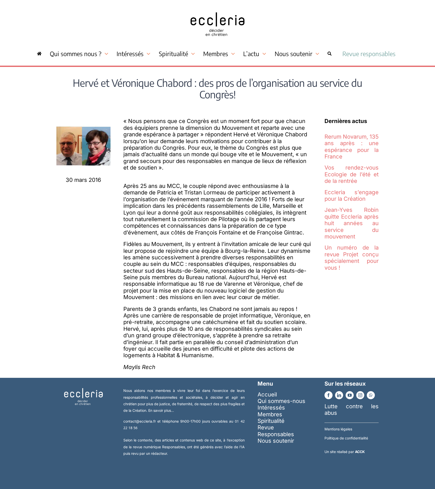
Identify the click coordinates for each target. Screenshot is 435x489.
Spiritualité (271, 421)
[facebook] (328, 395)
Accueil (267, 394)
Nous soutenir (276, 440)
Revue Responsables (276, 430)
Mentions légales (338, 429)
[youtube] (350, 395)
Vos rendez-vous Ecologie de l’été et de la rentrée (351, 174)
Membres (270, 414)
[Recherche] (330, 54)
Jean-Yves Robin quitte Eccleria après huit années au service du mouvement (351, 223)
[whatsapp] (371, 395)
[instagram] (360, 395)
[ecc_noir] (217, 8)
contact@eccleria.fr (140, 421)
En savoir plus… (161, 410)
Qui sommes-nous (281, 401)
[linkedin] (339, 395)
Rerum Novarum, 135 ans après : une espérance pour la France (351, 146)
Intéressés (271, 407)
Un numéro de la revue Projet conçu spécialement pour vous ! (351, 257)
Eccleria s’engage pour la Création (351, 195)
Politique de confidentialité (346, 438)
